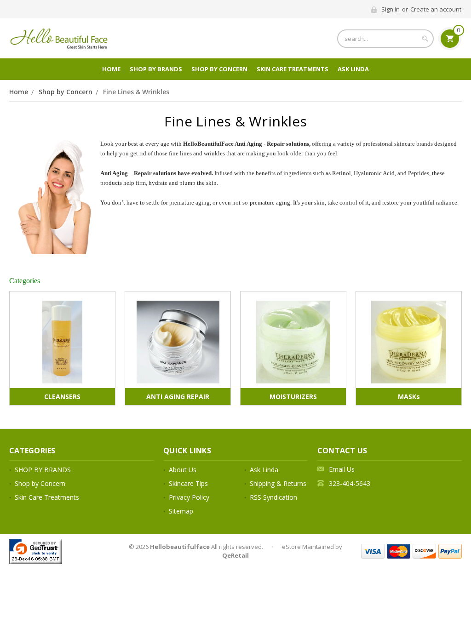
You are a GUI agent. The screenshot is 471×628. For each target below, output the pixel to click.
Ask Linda (353, 69)
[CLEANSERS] (62, 342)
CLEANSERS (62, 396)
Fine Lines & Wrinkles (136, 91)
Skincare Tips (188, 483)
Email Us (342, 469)
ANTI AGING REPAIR (177, 396)
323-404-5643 (349, 483)
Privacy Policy (189, 497)
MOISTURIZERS (293, 396)
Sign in (390, 9)
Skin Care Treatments (292, 69)
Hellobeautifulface (180, 546)
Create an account (435, 9)
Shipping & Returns (278, 483)
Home (111, 69)
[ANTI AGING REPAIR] (177, 342)
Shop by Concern (219, 69)
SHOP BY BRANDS (156, 69)
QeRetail (235, 555)
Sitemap (181, 511)
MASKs (409, 396)
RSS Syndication (273, 497)
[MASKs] (408, 342)
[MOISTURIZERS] (293, 342)
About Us (182, 469)
